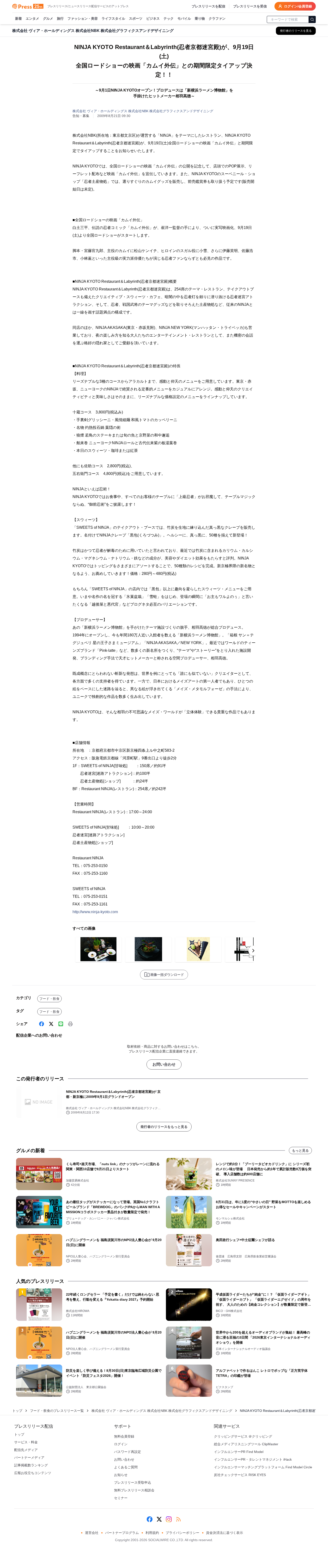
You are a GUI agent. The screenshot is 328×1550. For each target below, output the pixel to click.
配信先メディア (26, 1450)
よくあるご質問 (126, 1467)
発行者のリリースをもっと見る (164, 1127)
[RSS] (178, 1519)
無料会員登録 (124, 1436)
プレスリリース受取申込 (132, 1482)
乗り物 (200, 18)
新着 (18, 18)
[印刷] (70, 1023)
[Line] (60, 1023)
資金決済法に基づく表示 (224, 1533)
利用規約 (152, 1533)
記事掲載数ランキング (31, 1465)
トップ (17, 1411)
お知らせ (121, 1475)
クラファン (217, 18)
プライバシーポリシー (182, 1533)
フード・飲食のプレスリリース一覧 (57, 1411)
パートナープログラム (122, 1533)
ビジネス (153, 18)
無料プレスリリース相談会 (134, 1490)
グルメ (48, 18)
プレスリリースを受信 (250, 6)
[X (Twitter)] (51, 1023)
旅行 (60, 18)
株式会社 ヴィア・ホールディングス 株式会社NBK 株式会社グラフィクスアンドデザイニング (143, 111)
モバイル (184, 18)
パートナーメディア (29, 1457)
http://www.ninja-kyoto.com (95, 912)
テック (169, 18)
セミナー (121, 1498)
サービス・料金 (26, 1442)
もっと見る (300, 1150)
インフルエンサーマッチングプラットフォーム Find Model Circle (263, 1467)
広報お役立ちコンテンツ (32, 1473)
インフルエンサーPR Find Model (238, 1452)
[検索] (312, 19)
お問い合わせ (164, 1064)
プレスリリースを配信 (208, 6)
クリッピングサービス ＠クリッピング (243, 1436)
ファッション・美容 (82, 18)
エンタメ (32, 18)
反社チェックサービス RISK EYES (240, 1475)
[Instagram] (169, 1519)
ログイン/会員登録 (298, 6)
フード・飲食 (49, 999)
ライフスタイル (113, 18)
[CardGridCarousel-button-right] (253, 951)
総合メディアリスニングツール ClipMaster (246, 1444)
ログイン (121, 1444)
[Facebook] (41, 1023)
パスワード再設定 (127, 1452)
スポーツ (135, 18)
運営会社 (91, 1533)
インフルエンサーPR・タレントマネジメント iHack (253, 1459)
